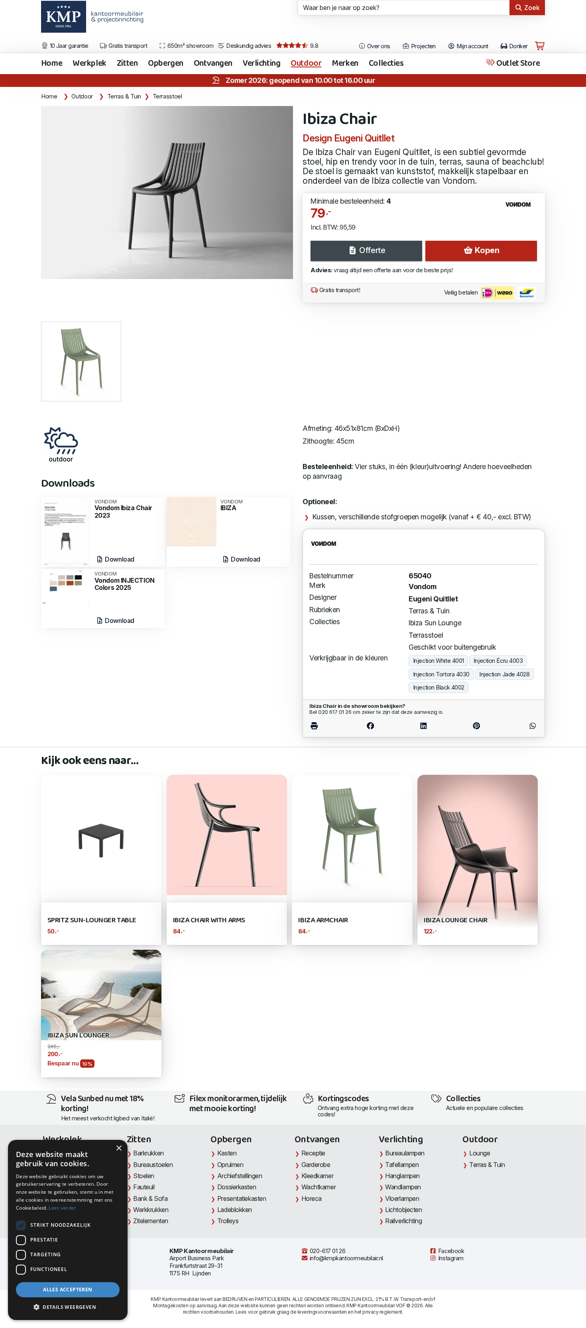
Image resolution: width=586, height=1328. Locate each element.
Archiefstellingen (239, 1176)
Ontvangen (213, 64)
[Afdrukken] (326, 725)
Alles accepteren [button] (67, 1289)
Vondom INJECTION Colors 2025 (124, 581)
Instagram (450, 1258)
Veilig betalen (461, 292)
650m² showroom (190, 45)
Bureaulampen (405, 1153)
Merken (345, 64)
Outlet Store (517, 64)
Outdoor (306, 64)
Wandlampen (403, 1187)
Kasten (226, 1153)
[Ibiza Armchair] (352, 834)
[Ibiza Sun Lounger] (101, 994)
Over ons (378, 46)
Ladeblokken (234, 1210)
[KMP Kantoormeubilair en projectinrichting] (115, 19)
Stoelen (143, 1176)
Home (51, 64)
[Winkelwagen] (540, 46)
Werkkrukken (150, 1210)
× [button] (119, 1148)
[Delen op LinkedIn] (423, 725)
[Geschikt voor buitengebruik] (61, 444)
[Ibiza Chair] (167, 192)
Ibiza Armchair (323, 920)
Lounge (479, 1153)
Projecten (422, 46)
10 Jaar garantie (68, 45)
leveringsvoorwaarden (322, 1312)
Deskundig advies (248, 45)
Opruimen (230, 1165)
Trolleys (227, 1221)
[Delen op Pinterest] (476, 725)
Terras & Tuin (124, 96)
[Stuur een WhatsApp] (520, 725)
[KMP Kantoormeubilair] (63, 19)
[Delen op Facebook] (370, 725)
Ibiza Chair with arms (209, 920)
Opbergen (165, 64)
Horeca (311, 1198)
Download (119, 559)
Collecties (386, 64)
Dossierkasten (236, 1187)
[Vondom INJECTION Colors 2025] (65, 586)
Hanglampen (402, 1176)
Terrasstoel (167, 96)
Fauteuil (143, 1187)
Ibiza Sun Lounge (435, 623)
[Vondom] (521, 207)
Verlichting (261, 64)
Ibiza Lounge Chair (456, 920)
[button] (68, 1307)
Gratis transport (127, 45)
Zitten (127, 64)
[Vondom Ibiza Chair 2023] (65, 531)
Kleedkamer (317, 1176)
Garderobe (315, 1165)
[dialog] (68, 1230)
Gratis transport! (339, 290)
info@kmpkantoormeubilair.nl (345, 1258)
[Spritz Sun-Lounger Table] (101, 834)
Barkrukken (148, 1153)
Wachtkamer (318, 1187)
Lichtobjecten (403, 1210)
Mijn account (471, 46)
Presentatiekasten (241, 1198)
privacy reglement (382, 1312)
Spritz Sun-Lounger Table (91, 920)
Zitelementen (150, 1221)
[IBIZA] (191, 521)
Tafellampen (402, 1165)
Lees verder (62, 1207)
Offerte (371, 250)
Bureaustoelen (153, 1165)
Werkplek (89, 64)
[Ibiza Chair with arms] (227, 834)
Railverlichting (403, 1221)
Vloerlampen (402, 1198)
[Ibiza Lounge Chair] (477, 859)
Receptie (313, 1153)
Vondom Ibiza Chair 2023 (123, 509)
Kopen (486, 250)
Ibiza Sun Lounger (78, 1035)
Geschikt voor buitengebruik (452, 647)
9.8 (313, 45)
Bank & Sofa (150, 1198)
